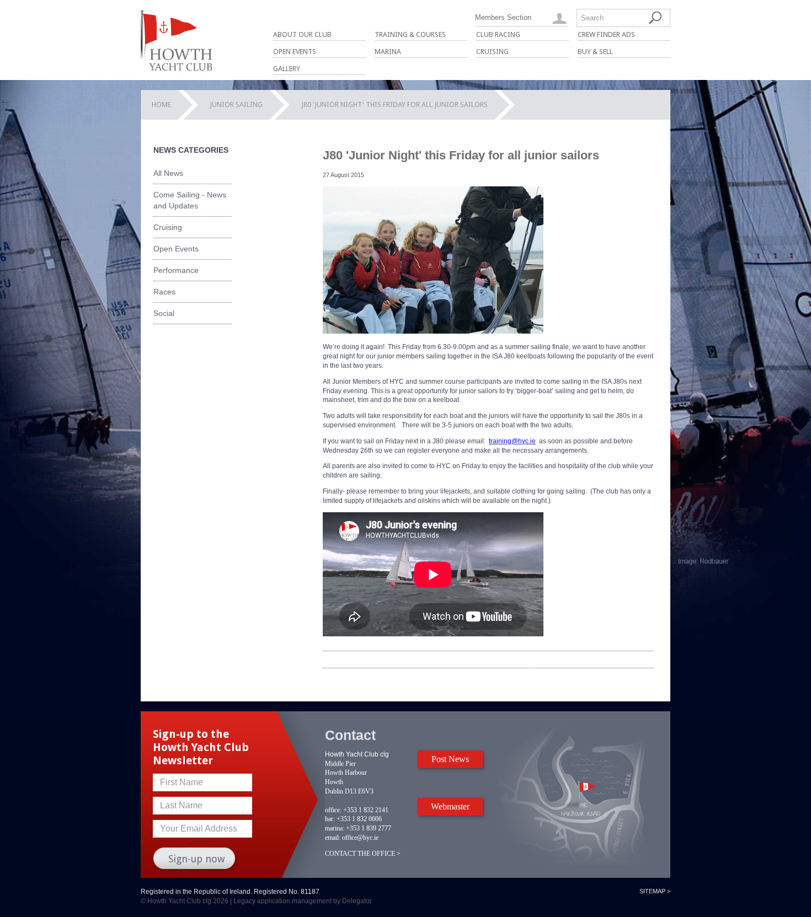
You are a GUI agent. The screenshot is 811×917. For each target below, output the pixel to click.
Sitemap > (654, 891)
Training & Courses (410, 34)
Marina (388, 51)
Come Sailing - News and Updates (189, 200)
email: (332, 837)
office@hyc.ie (360, 837)
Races (164, 291)
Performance (176, 270)
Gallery (286, 69)
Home (161, 104)
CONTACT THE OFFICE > (363, 853)
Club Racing (498, 34)
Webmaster (450, 806)
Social (163, 313)
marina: (334, 828)
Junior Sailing (236, 104)
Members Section (503, 17)
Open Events (294, 51)
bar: (330, 819)
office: (333, 810)
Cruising (492, 51)
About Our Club (302, 34)
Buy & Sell (595, 51)
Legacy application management (282, 901)
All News (168, 173)
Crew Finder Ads (606, 34)
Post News (450, 759)
